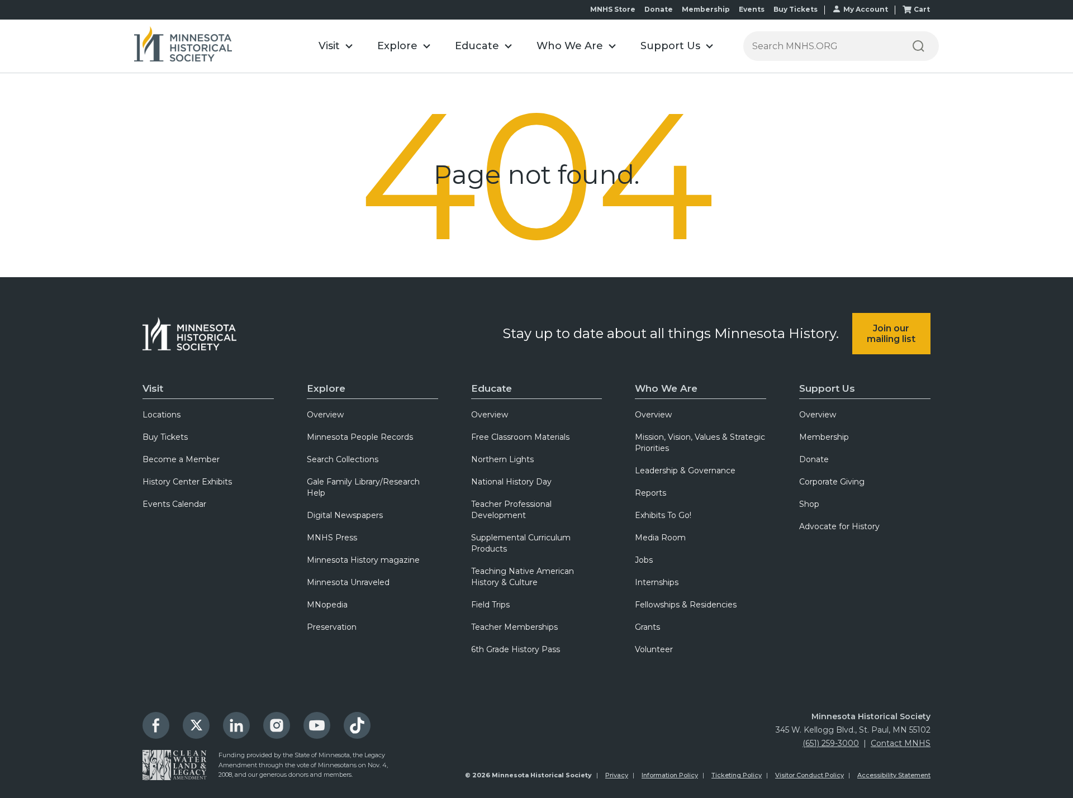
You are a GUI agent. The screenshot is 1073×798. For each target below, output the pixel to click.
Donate (658, 9)
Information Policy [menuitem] (670, 775)
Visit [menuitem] (153, 388)
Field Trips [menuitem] (490, 605)
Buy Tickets (795, 9)
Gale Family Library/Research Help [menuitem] (363, 487)
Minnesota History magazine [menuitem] (363, 560)
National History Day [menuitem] (511, 482)
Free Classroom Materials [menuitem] (520, 437)
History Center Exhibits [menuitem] (187, 482)
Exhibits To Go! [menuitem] (663, 515)
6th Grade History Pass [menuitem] (515, 649)
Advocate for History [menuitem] (839, 526)
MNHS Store (612, 9)
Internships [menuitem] (656, 582)
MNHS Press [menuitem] (332, 538)
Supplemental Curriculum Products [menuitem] (521, 543)
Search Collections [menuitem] (342, 459)
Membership (706, 9)
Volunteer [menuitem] (654, 649)
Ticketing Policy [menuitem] (736, 775)
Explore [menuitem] (326, 388)
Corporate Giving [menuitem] (832, 482)
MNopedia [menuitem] (327, 605)
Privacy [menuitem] (616, 775)
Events (752, 9)
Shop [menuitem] (809, 504)
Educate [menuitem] (491, 388)
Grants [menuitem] (647, 627)
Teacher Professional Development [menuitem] (511, 509)
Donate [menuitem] (814, 459)
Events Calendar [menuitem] (174, 504)
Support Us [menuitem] (827, 388)
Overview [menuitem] (325, 415)
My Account (865, 9)
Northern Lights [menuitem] (502, 459)
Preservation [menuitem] (332, 627)
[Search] (918, 46)
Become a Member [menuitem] (181, 459)
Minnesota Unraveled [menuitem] (348, 582)
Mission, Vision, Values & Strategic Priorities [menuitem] (700, 442)
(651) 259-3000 (831, 743)
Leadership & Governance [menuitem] (685, 471)
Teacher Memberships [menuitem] (514, 627)
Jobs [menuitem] (644, 560)
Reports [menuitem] (650, 493)
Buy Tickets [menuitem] (165, 437)
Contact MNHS (900, 743)
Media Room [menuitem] (660, 538)
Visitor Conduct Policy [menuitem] (809, 775)
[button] (335, 46)
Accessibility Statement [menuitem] (893, 775)
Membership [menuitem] (824, 437)
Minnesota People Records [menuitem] (360, 437)
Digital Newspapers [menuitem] (345, 515)
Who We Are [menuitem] (666, 388)
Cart (922, 9)
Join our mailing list (891, 333)
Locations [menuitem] (162, 415)
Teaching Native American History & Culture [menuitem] (522, 576)
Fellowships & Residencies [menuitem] (686, 605)
